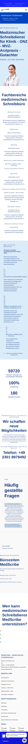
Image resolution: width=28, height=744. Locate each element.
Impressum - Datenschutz (7, 687)
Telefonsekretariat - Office (7, 691)
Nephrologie (4, 706)
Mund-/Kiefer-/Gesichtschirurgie (8, 713)
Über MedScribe (5, 677)
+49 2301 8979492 (7, 3)
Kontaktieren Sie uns (6, 684)
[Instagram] (18, 1)
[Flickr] (21, 1)
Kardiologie (3, 703)
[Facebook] (6, 1)
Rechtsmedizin (4, 716)
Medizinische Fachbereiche (7, 681)
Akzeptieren (6, 741)
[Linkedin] (16, 1)
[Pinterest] (11, 1)
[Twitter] (9, 1)
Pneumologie (4, 709)
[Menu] (26, 10)
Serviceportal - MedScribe (7, 694)
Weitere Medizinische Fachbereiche (9, 719)
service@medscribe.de (19, 3)
